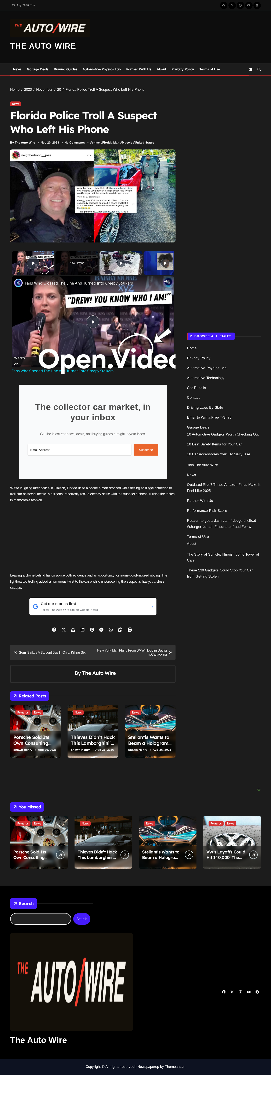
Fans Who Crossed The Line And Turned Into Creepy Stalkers (79, 283)
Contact (193, 398)
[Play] (121, 263)
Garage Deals (37, 69)
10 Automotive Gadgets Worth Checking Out (223, 434)
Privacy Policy (182, 69)
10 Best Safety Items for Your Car (214, 444)
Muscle (127, 142)
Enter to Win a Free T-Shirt (209, 417)
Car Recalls (196, 388)
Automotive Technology (205, 378)
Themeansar (174, 1067)
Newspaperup (148, 1067)
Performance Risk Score (207, 511)
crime (96, 142)
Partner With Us (138, 69)
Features (23, 712)
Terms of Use (209, 69)
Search (26, 903)
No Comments (75, 142)
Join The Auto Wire (202, 465)
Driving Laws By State (205, 407)
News (17, 69)
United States (144, 142)
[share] (166, 281)
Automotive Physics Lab (102, 69)
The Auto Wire (43, 46)
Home (191, 348)
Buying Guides (65, 69)
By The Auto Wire (22, 142)
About (161, 69)
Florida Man (110, 142)
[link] (18, 283)
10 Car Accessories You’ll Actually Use (218, 454)
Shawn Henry (22, 749)
